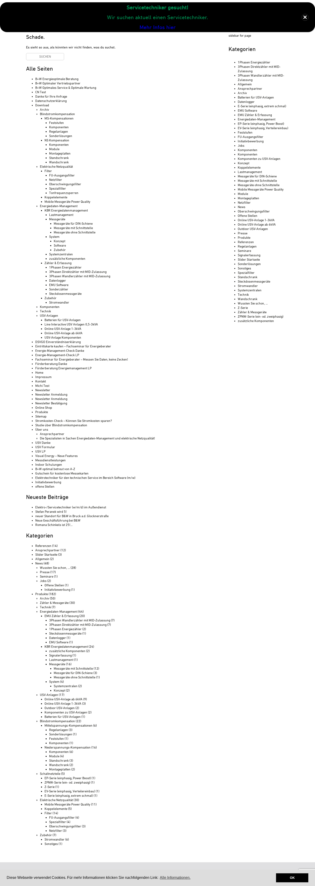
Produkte (41, 412)
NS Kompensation (57, 140)
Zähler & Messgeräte (54, 603)
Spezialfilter (57, 188)
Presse (45, 572)
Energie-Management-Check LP (57, 355)
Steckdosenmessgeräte (65, 293)
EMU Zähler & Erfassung (62, 616)
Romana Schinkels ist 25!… (54, 525)
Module (54, 149)
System (54, 237)
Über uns (41, 429)
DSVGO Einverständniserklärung (58, 342)
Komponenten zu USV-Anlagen (66, 712)
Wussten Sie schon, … (55, 568)
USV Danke (43, 442)
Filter (48, 171)
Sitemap (41, 416)
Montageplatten (60, 153)
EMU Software (58, 285)
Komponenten (59, 127)
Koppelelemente (56, 197)
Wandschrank (59, 162)
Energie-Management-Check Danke (59, 350)
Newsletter (42, 390)
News (39, 563)
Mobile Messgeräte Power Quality (67, 201)
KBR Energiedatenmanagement (66, 210)
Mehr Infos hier (158, 27)
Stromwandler (59, 302)
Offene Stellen (54, 585)
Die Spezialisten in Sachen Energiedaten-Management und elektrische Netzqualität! (97, 438)
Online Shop (43, 407)
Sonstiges (51, 844)
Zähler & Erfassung (58, 263)
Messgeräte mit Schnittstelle (73, 228)
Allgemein (42, 559)
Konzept (59, 241)
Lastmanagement (61, 215)
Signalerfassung (60, 655)
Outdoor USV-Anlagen (60, 708)
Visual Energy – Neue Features (56, 456)
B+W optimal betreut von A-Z (55, 469)
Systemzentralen (61, 254)
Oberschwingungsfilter (65, 184)
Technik (45, 311)
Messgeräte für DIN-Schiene (73, 223)
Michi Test (42, 386)
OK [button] (292, 878)
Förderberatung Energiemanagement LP (63, 368)
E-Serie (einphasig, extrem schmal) (69, 795)
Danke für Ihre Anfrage (51, 96)
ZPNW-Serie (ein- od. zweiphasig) (67, 782)
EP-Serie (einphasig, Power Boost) (68, 778)
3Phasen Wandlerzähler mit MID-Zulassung (79, 276)
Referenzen (43, 546)
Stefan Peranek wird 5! (51, 511)
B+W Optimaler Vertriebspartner (57, 83)
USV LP (40, 451)
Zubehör (60, 250)
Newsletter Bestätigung (51, 403)
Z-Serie (50, 787)
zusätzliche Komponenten (67, 258)
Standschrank (59, 158)
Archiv (44, 109)
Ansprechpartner (52, 434)
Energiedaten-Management (58, 206)
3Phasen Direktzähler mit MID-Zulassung (78, 272)
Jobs (43, 581)
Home (39, 372)
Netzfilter (55, 180)
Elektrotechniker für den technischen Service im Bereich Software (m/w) (85, 478)
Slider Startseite (46, 554)
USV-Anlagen (49, 315)
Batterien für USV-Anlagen (63, 320)
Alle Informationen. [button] (175, 878)
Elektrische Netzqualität (56, 166)
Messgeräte (57, 219)
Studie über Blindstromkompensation (61, 425)
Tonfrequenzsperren (63, 193)
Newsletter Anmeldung (51, 394)
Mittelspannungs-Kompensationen (68, 725)
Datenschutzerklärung (51, 101)
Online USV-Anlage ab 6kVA (64, 333)
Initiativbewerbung (48, 482)
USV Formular (45, 447)
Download (42, 105)
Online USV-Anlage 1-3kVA (63, 329)
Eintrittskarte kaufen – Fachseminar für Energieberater (73, 346)
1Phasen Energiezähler (65, 267)
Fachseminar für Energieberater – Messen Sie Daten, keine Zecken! (81, 359)
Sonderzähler (58, 289)
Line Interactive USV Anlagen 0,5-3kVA (71, 324)
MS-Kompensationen (59, 118)
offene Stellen (44, 486)
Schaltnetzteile (50, 774)
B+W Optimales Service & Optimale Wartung (65, 87)
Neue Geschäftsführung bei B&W (57, 520)
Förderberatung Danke (51, 364)
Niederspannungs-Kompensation (68, 747)
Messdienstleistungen (50, 460)
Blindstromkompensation (57, 114)
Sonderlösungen (60, 136)
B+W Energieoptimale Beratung (56, 79)
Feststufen (56, 123)
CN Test (40, 92)
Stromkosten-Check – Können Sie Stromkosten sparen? (73, 421)
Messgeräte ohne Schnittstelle (74, 232)
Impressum (43, 377)
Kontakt (40, 381)
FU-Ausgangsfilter (62, 175)
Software (60, 245)
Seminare (46, 576)
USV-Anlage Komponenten (63, 337)
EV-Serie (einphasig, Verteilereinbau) (70, 791)
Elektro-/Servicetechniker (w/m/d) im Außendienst (70, 507)
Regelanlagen (58, 131)
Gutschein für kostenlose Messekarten (62, 473)
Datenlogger (57, 280)
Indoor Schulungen (48, 464)
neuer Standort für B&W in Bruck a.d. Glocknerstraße (72, 516)
